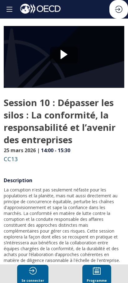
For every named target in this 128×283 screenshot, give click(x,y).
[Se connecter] (118, 9)
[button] (9, 9)
